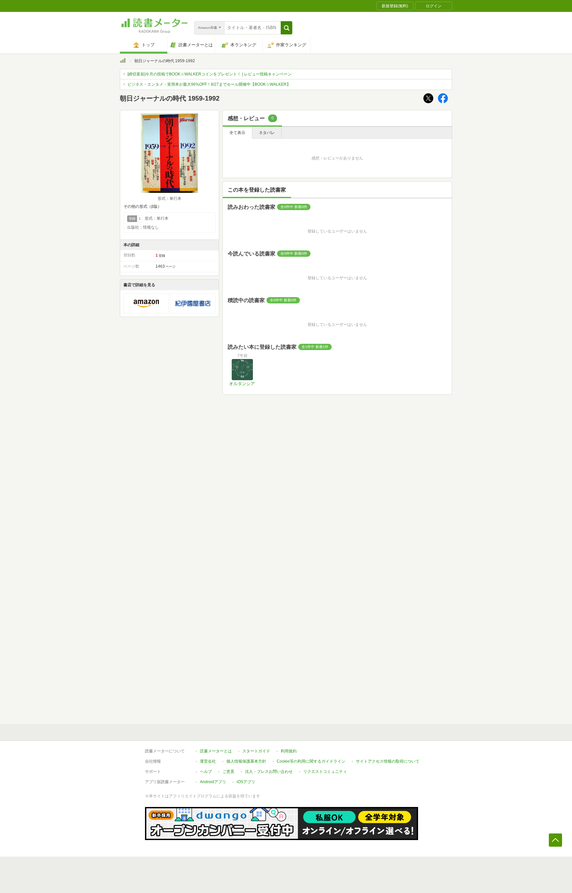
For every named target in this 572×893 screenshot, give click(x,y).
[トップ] (123, 61)
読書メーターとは (216, 751)
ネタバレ (267, 132)
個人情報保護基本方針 (246, 761)
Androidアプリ (213, 782)
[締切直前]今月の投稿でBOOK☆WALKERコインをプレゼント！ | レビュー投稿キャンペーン (209, 74)
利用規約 (289, 751)
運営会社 (208, 761)
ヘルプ (206, 772)
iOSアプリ (246, 782)
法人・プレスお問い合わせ (269, 772)
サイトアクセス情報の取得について (387, 761)
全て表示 (237, 132)
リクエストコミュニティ (325, 772)
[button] (286, 27)
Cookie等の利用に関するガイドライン (311, 761)
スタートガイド (256, 751)
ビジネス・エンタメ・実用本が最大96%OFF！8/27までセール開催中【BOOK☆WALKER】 (209, 84)
